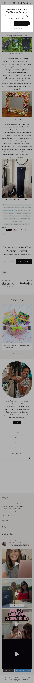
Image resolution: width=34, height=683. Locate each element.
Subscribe (22, 23)
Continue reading (17, 28)
